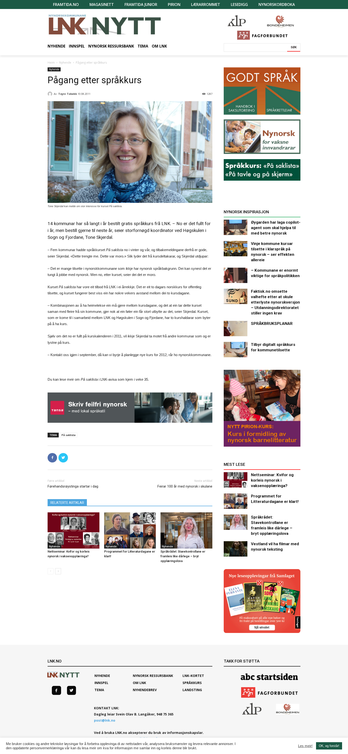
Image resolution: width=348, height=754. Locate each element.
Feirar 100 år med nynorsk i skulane (184, 486)
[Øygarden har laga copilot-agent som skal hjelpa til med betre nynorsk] (235, 227)
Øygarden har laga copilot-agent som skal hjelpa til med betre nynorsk (275, 227)
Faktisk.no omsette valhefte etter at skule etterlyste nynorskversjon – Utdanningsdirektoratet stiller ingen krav (275, 302)
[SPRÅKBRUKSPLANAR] (235, 328)
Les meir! (305, 746)
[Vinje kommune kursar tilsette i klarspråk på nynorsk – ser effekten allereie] (235, 248)
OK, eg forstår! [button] (329, 746)
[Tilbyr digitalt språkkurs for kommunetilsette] (235, 349)
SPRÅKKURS (192, 682)
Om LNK (139, 682)
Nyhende (65, 63)
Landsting (192, 690)
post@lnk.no (104, 720)
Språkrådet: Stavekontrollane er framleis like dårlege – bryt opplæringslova (183, 556)
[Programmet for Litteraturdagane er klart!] (130, 530)
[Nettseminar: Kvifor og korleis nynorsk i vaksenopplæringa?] (73, 530)
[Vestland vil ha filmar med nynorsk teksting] (235, 549)
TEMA (99, 690)
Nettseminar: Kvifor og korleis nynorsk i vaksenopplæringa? (272, 480)
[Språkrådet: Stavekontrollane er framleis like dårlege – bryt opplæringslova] (186, 530)
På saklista (69, 435)
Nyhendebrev (145, 690)
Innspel (101, 682)
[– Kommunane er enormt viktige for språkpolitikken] (235, 275)
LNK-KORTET (193, 675)
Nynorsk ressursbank (153, 675)
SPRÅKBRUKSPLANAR (272, 323)
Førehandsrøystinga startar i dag (73, 486)
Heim (51, 63)
